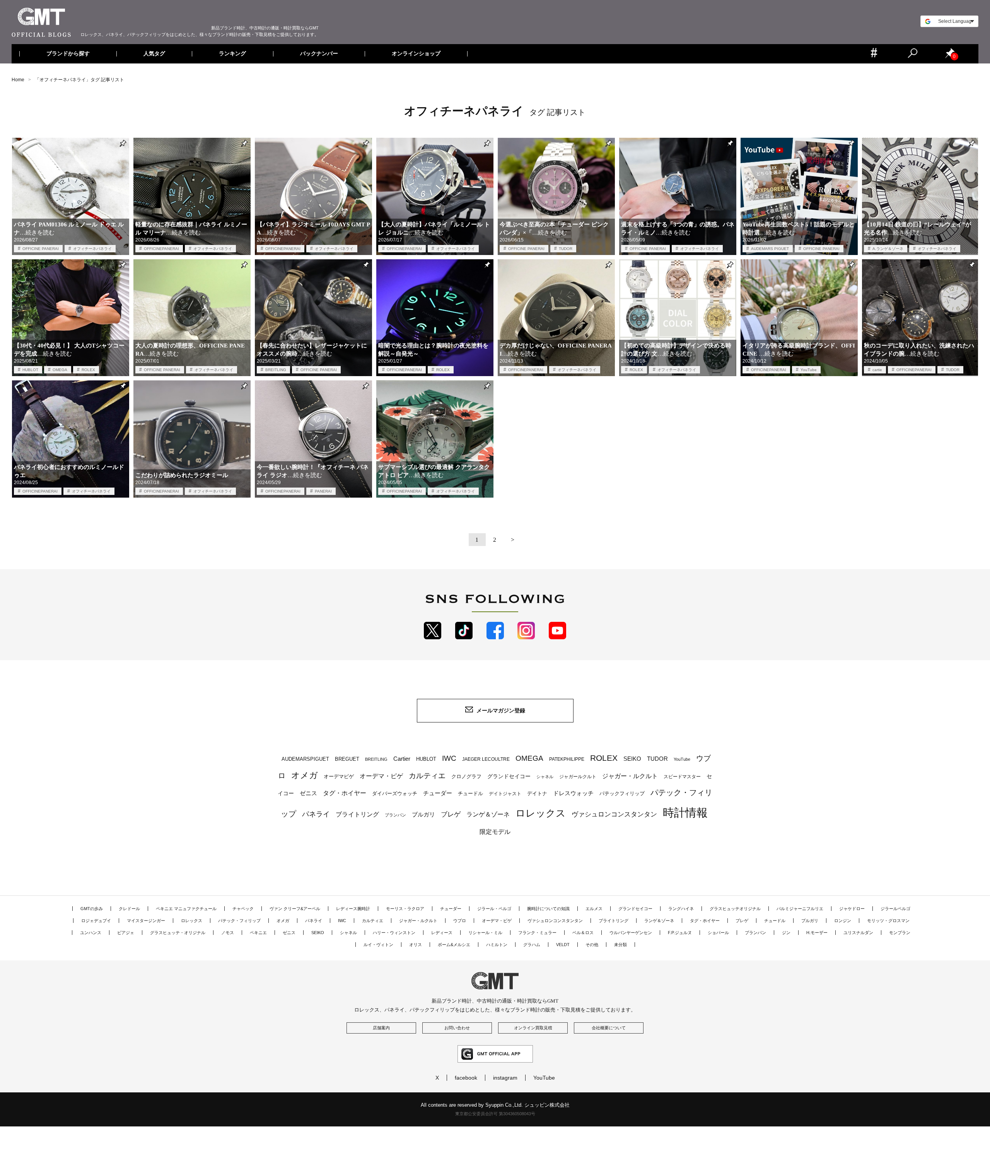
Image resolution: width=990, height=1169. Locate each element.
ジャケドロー (852, 908)
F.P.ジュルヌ (680, 932)
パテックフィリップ (622, 793)
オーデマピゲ (339, 776)
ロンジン (842, 920)
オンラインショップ (416, 53)
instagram (505, 1078)
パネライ (316, 814)
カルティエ (427, 775)
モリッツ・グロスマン (888, 920)
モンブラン (899, 932)
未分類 (620, 944)
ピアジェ (125, 932)
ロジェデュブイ (96, 920)
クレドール (129, 908)
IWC (449, 758)
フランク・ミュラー (537, 932)
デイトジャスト (505, 793)
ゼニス (308, 793)
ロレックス (540, 813)
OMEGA (60, 370)
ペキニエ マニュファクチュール (186, 908)
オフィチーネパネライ (92, 248)
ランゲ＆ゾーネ (488, 814)
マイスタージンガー (146, 920)
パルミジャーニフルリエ (800, 908)
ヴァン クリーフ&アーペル (295, 908)
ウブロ (459, 920)
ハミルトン (496, 944)
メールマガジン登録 (500, 710)
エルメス (594, 908)
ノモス (227, 932)
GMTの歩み (91, 908)
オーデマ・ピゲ (381, 775)
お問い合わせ (457, 1027)
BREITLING (275, 370)
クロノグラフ (466, 776)
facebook (466, 1078)
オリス (415, 944)
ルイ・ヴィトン (378, 944)
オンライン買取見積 (533, 1027)
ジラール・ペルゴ (494, 908)
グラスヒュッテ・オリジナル (177, 932)
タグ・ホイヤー (344, 793)
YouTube (809, 370)
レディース (441, 932)
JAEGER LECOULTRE (486, 759)
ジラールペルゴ (895, 908)
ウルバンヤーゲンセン (630, 932)
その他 (591, 944)
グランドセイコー (509, 776)
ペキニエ (258, 932)
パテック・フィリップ (239, 920)
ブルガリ (423, 814)
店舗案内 (381, 1027)
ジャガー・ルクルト (630, 775)
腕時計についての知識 (548, 908)
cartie (877, 370)
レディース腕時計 (353, 908)
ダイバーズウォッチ (394, 793)
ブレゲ (451, 814)
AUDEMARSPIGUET (305, 759)
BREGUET (347, 759)
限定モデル (495, 831)
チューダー (437, 793)
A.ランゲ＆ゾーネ (887, 248)
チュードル (470, 793)
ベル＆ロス (583, 932)
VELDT (563, 944)
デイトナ (537, 793)
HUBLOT (30, 370)
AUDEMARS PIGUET (770, 248)
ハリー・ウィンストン (394, 932)
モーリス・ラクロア (405, 908)
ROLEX (88, 370)
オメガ (304, 775)
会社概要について (609, 1027)
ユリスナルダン (858, 932)
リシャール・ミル (485, 932)
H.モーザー (817, 932)
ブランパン (395, 815)
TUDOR (565, 248)
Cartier (401, 759)
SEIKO (632, 758)
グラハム (531, 944)
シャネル (544, 776)
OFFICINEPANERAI (161, 248)
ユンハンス (90, 932)
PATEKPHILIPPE (566, 759)
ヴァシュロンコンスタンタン (614, 814)
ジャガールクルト (577, 776)
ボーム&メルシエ (454, 944)
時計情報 (685, 812)
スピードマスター (682, 776)
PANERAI (323, 491)
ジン (786, 932)
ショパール (718, 932)
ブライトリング (357, 814)
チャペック (243, 908)
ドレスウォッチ (573, 793)
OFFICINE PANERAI (40, 248)
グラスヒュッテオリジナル (735, 908)
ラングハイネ (681, 908)
